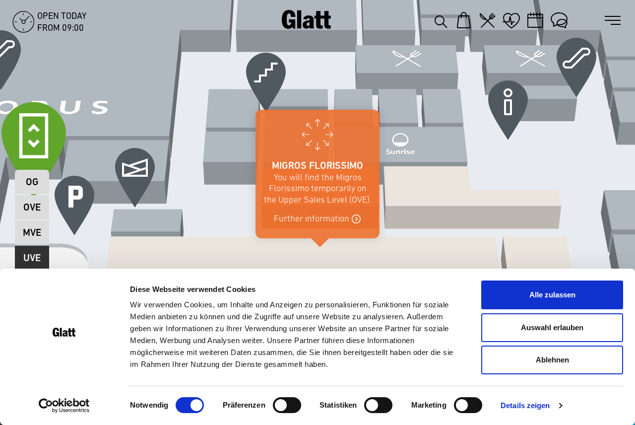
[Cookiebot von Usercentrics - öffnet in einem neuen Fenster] (64, 405)
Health (511, 20)
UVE (32, 258)
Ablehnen (552, 359)
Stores (464, 20)
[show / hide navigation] (615, 21)
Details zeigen (525, 405)
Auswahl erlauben (552, 327)
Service (559, 20)
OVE (32, 207)
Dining (488, 20)
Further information (311, 218)
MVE (32, 232)
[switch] (287, 405)
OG (32, 182)
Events (535, 20)
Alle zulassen (552, 294)
